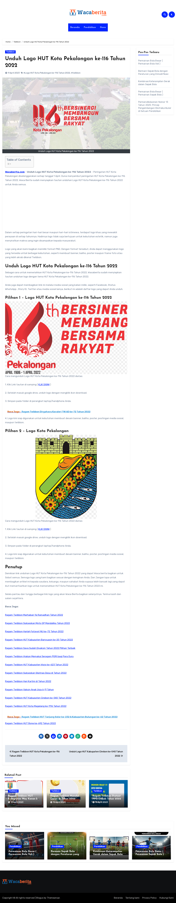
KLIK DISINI (44, 384)
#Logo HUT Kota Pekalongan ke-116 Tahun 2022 (47, 73)
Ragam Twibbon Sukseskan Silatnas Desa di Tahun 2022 (36, 673)
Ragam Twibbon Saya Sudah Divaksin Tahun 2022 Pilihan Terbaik (40, 648)
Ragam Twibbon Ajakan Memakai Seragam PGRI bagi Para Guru (39, 656)
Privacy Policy (149, 898)
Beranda (75, 27)
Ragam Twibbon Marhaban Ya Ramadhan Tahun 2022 (34, 615)
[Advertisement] (67, 210)
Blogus (39, 898)
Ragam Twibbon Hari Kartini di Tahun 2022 (28, 681)
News (103, 27)
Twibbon (10, 52)
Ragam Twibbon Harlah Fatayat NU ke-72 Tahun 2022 (34, 631)
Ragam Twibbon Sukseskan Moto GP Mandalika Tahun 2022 (37, 623)
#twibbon (75, 73)
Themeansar (53, 898)
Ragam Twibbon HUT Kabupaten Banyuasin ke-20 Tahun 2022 (39, 639)
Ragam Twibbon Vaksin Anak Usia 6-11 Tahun (29, 689)
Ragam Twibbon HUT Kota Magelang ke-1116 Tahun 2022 (35, 706)
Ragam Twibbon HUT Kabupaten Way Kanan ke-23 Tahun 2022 (24, 799)
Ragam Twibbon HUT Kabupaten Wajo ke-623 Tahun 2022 (36, 664)
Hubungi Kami (166, 898)
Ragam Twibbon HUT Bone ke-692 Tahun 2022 (30, 723)
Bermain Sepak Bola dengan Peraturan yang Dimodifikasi (65, 854)
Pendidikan (90, 27)
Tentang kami (132, 898)
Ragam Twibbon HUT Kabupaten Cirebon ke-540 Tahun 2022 (38, 697)
